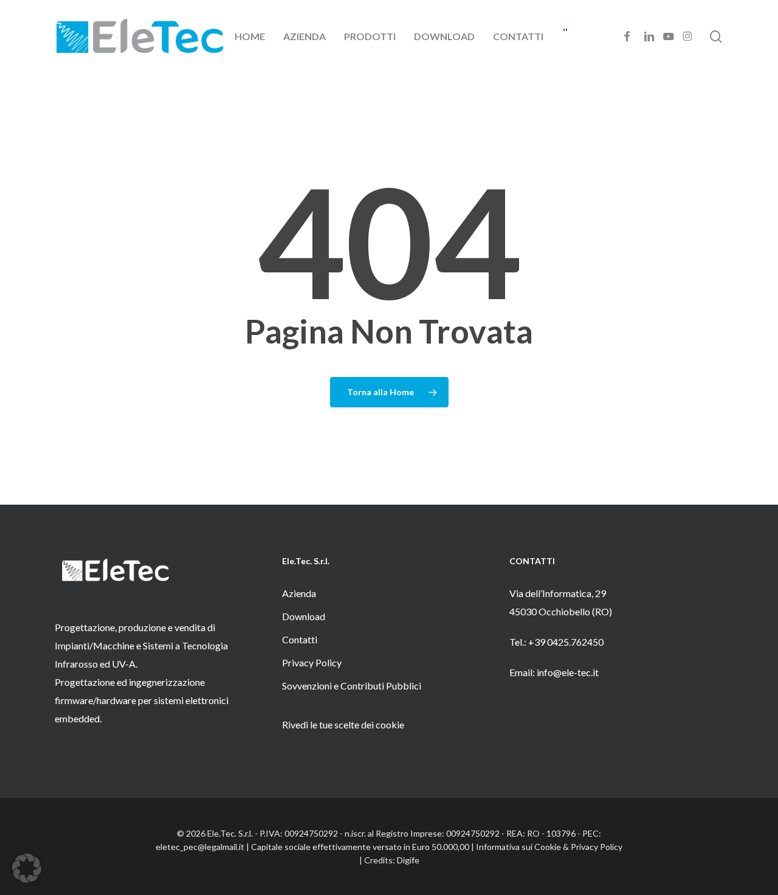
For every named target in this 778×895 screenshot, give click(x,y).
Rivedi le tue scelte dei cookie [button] (343, 724)
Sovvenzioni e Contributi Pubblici (351, 685)
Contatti (299, 639)
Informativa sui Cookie (518, 846)
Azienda (299, 593)
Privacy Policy (312, 662)
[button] (26, 868)
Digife (408, 860)
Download (303, 616)
